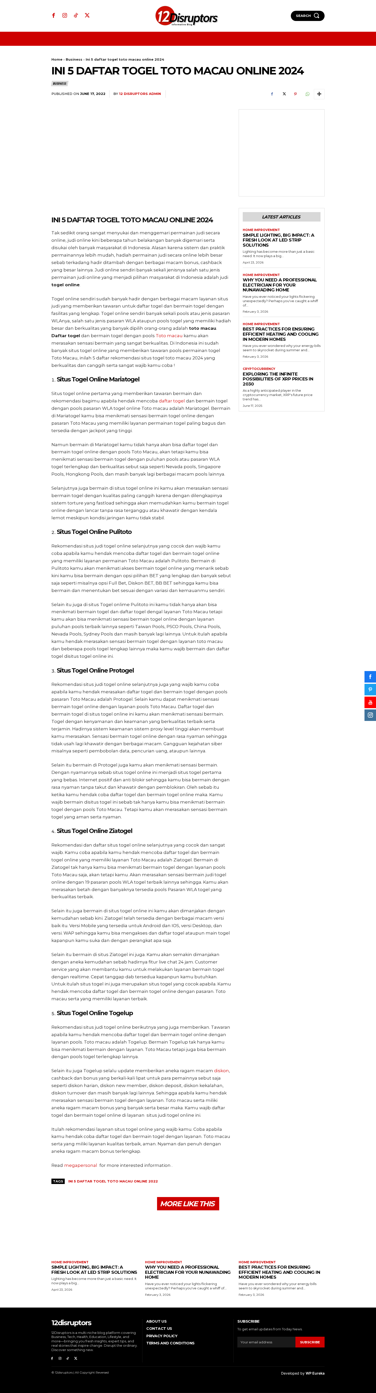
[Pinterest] (295, 94)
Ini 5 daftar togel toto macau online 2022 (113, 1181)
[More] (319, 94)
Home (56, 59)
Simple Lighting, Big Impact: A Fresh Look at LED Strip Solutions (278, 240)
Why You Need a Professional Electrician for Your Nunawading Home (280, 284)
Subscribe (310, 1342)
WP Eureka (315, 1373)
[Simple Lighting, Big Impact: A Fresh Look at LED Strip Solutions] (94, 1236)
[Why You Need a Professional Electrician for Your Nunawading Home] (188, 1236)
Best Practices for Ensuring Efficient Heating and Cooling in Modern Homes (281, 334)
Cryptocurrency (259, 369)
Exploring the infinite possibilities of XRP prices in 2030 (278, 379)
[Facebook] (53, 16)
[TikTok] (76, 16)
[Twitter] (87, 16)
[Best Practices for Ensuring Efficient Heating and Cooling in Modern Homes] (282, 1236)
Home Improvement (261, 230)
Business (74, 59)
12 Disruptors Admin (140, 94)
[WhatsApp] (307, 94)
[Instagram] (65, 16)
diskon (221, 1070)
